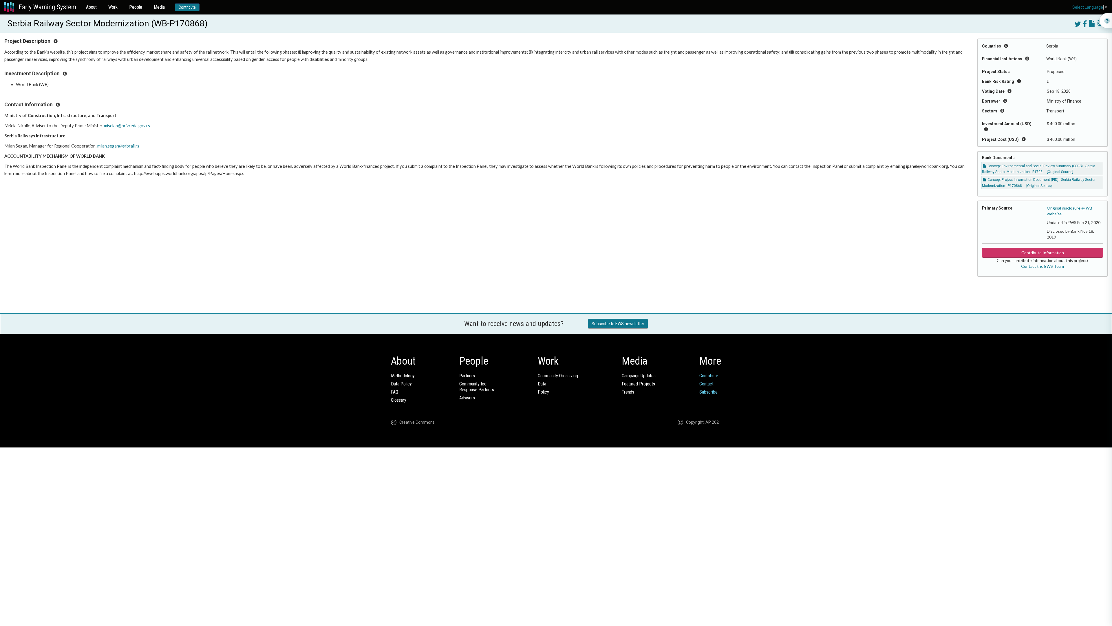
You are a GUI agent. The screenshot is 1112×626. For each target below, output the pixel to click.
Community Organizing (558, 375)
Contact (706, 384)
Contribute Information (1042, 252)
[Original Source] (1060, 172)
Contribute (187, 7)
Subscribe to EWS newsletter (618, 323)
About (91, 7)
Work (113, 7)
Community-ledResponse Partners (476, 386)
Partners (467, 375)
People (135, 7)
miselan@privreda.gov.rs (127, 125)
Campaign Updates (639, 375)
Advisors (467, 398)
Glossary (398, 400)
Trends (628, 392)
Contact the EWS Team (1042, 266)
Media (159, 7)
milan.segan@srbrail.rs (118, 145)
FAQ (394, 392)
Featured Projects (638, 384)
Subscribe (708, 392)
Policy (543, 392)
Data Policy (401, 384)
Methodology (403, 375)
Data (542, 384)
